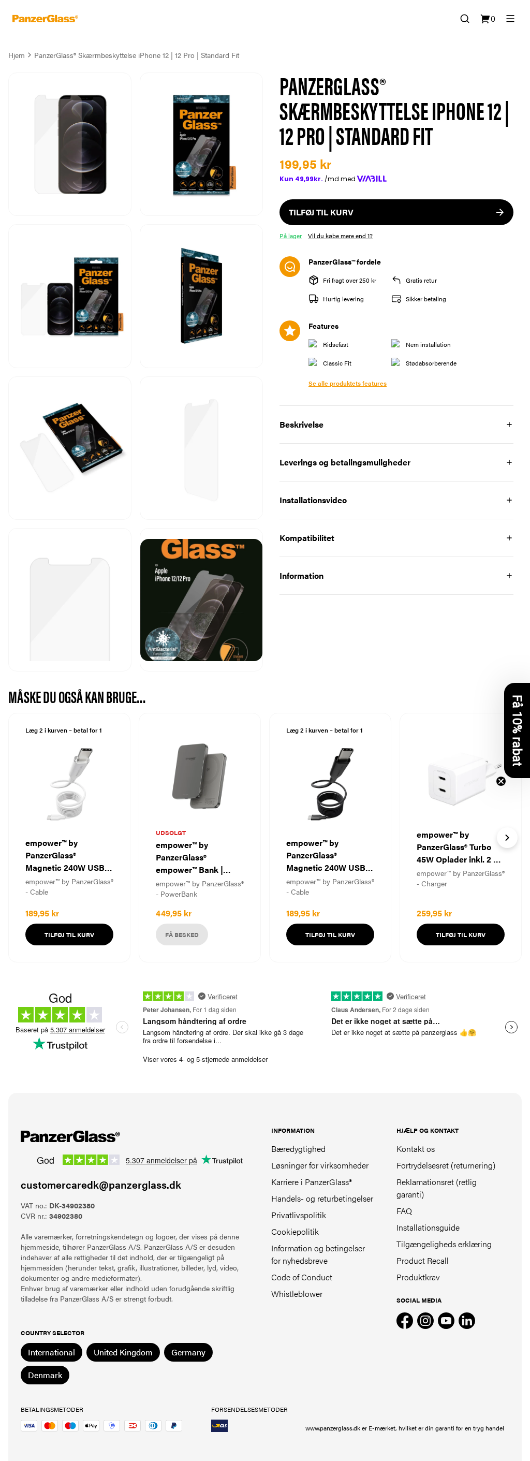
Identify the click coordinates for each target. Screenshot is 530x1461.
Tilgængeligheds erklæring (444, 1244)
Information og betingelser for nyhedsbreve (318, 1254)
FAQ (404, 1211)
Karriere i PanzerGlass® (311, 1182)
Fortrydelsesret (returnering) (445, 1165)
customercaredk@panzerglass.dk (101, 1184)
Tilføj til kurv (69, 934)
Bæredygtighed (298, 1149)
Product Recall (422, 1260)
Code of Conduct (301, 1277)
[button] (517, 730)
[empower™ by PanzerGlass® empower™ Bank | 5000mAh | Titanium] (199, 837)
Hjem (16, 55)
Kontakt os (415, 1149)
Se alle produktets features (347, 383)
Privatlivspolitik (298, 1215)
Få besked (182, 934)
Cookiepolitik (295, 1231)
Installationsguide (428, 1227)
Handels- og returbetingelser (322, 1198)
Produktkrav (418, 1277)
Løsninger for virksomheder (320, 1165)
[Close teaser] (501, 781)
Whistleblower (296, 1293)
